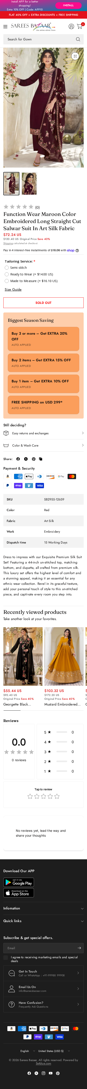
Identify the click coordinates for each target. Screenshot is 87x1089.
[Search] (78, 39)
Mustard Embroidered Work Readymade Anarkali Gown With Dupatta (60, 704)
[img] (18, 207)
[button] (60, 732)
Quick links (12, 920)
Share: (7, 459)
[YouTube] (50, 1073)
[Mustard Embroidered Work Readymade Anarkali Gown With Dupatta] (64, 656)
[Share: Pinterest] (34, 459)
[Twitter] (36, 1073)
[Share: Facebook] (18, 459)
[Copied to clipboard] (41, 459)
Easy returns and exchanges (30, 433)
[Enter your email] (79, 948)
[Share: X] (26, 459)
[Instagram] (43, 1073)
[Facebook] (29, 1073)
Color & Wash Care (25, 445)
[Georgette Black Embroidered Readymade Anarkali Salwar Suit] (23, 656)
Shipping (8, 243)
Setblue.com (43, 1063)
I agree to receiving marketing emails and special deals (44, 959)
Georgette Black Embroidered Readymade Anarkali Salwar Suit (22, 704)
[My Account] (71, 26)
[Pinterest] (57, 1073)
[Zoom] (75, 56)
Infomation (11, 908)
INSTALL (68, 5)
